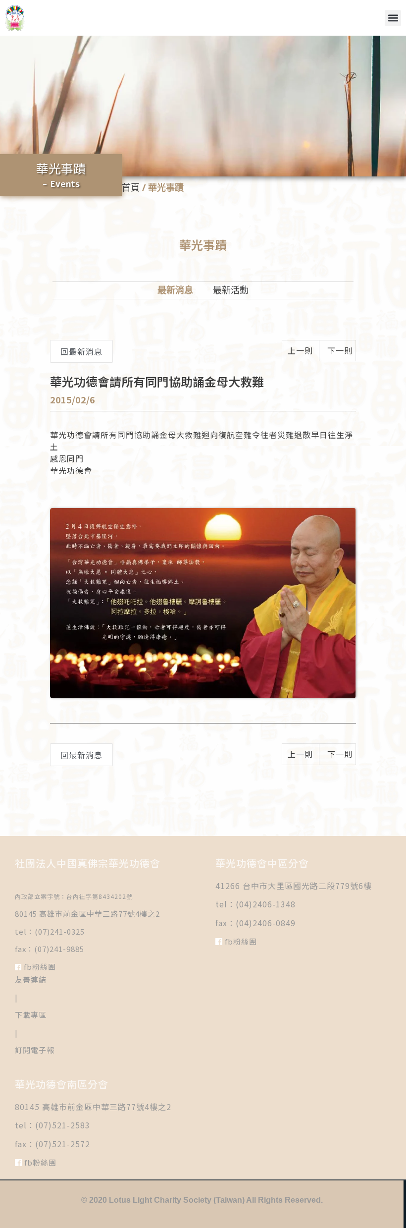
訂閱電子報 (34, 1050)
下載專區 (31, 1014)
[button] (393, 18)
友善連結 (31, 979)
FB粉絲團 (39, 966)
